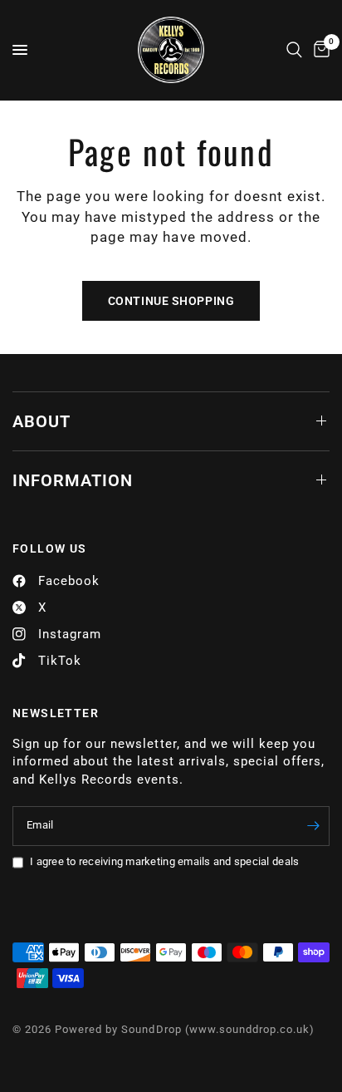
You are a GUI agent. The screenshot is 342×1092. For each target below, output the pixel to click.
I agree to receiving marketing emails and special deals (164, 861)
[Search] (294, 50)
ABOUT (41, 421)
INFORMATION (72, 480)
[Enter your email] (313, 826)
